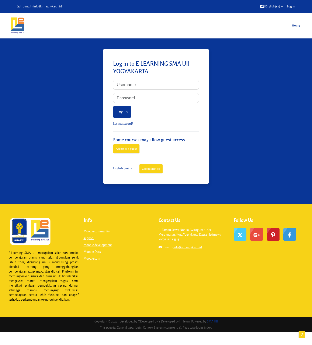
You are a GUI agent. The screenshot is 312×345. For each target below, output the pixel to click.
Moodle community (97, 231)
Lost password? (123, 123)
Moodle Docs (92, 251)
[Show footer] (301, 334)
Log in (291, 6)
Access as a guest (126, 149)
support (89, 238)
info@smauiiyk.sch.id (47, 6)
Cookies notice (151, 169)
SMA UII (212, 321)
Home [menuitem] (296, 25)
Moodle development (98, 245)
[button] (271, 6)
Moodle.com (92, 258)
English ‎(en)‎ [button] (121, 168)
